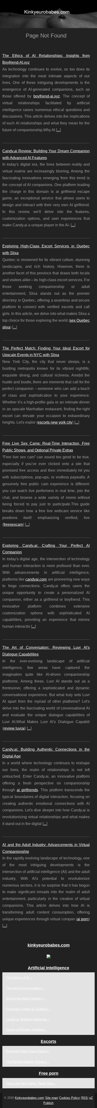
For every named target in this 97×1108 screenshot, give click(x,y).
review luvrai (14, 728)
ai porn (83, 919)
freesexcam (13, 524)
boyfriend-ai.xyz (46, 96)
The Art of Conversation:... (25, 988)
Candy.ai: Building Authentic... (28, 1019)
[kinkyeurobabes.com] (48, 14)
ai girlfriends (27, 790)
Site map (51, 1098)
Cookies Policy (69, 1098)
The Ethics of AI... (19, 977)
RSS (84, 1098)
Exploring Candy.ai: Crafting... (28, 1009)
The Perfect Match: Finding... (27, 1061)
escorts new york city (55, 422)
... (58, 130)
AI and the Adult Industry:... (26, 998)
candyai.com (36, 579)
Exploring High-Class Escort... (28, 1051)
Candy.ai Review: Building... (26, 1029)
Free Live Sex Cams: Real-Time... (31, 1083)
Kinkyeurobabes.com (29, 1098)
